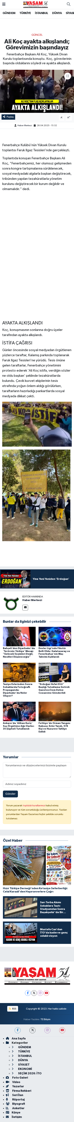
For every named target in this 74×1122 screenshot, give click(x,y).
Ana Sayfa (19, 1038)
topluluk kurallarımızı (34, 805)
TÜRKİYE (25, 13)
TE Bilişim (45, 1019)
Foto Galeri (20, 1077)
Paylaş (10, 117)
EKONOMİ (25, 1068)
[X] (34, 993)
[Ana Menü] (4, 4)
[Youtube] (46, 993)
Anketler (18, 1108)
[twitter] (32, 1030)
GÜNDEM (9, 13)
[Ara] (68, 4)
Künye (16, 1112)
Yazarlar (18, 1086)
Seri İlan (17, 1095)
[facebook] (18, 1030)
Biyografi (18, 1103)
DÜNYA (57, 13)
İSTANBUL (41, 13)
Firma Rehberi (21, 1090)
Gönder (10, 793)
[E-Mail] (25, 607)
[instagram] (47, 1030)
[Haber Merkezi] (11, 602)
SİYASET (24, 1064)
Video (16, 1082)
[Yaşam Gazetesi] (35, 4)
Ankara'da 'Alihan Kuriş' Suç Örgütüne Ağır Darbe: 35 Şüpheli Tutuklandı (18, 726)
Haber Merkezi (25, 125)
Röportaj (18, 1099)
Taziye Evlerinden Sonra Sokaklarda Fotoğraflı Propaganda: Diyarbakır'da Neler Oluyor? (17, 690)
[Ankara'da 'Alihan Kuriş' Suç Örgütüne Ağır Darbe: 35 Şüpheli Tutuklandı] (19, 711)
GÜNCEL (37, 35)
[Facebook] (28, 993)
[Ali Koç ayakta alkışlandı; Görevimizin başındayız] (37, 91)
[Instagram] (40, 993)
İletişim (17, 1117)
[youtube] (62, 1030)
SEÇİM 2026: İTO (29, 1073)
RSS (14, 1008)
